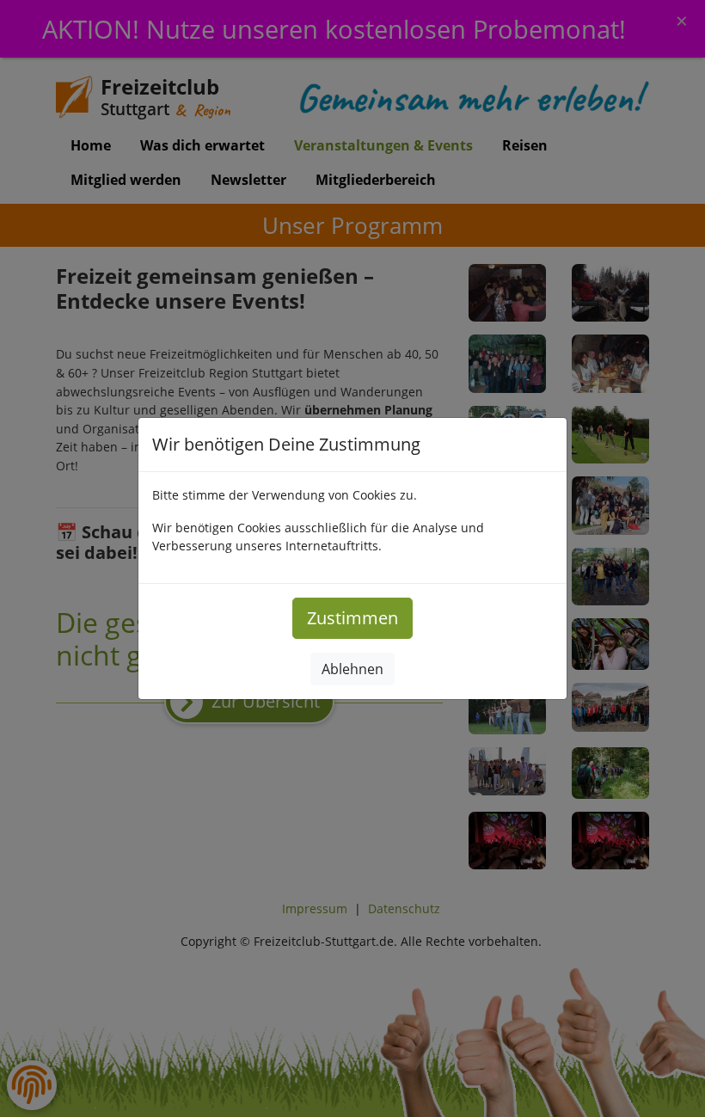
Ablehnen (352, 669)
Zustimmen (352, 617)
